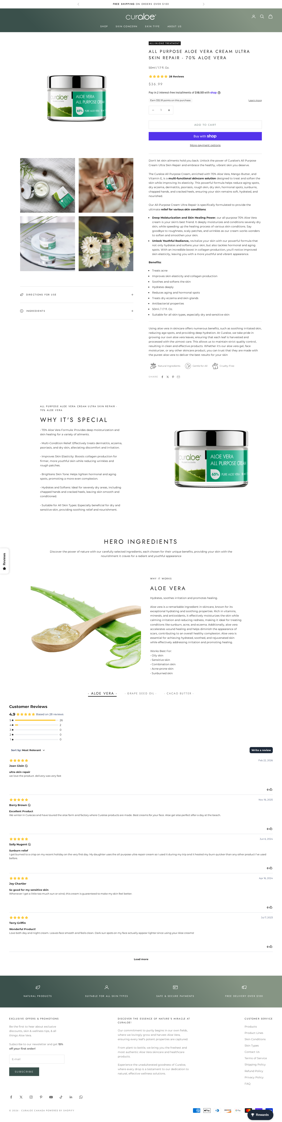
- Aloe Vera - (102, 693)
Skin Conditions (255, 1039)
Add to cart (205, 124)
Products (251, 1026)
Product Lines (254, 1033)
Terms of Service (256, 1058)
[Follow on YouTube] (51, 1097)
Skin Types (252, 1045)
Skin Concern (126, 26)
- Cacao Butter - (179, 693)
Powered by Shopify (60, 1110)
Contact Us (252, 1052)
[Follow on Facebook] (11, 1097)
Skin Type (152, 26)
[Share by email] (178, 376)
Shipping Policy (255, 1064)
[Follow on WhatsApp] (81, 1097)
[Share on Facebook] (162, 376)
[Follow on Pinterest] (41, 1097)
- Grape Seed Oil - (141, 693)
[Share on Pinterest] (173, 376)
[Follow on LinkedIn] (71, 1097)
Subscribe (24, 1071)
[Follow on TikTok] (61, 1097)
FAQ (248, 1083)
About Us (174, 26)
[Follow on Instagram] (31, 1097)
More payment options (205, 145)
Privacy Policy (254, 1077)
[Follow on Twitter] (21, 1097)
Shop (104, 26)
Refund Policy (254, 1071)
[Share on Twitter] (167, 376)
